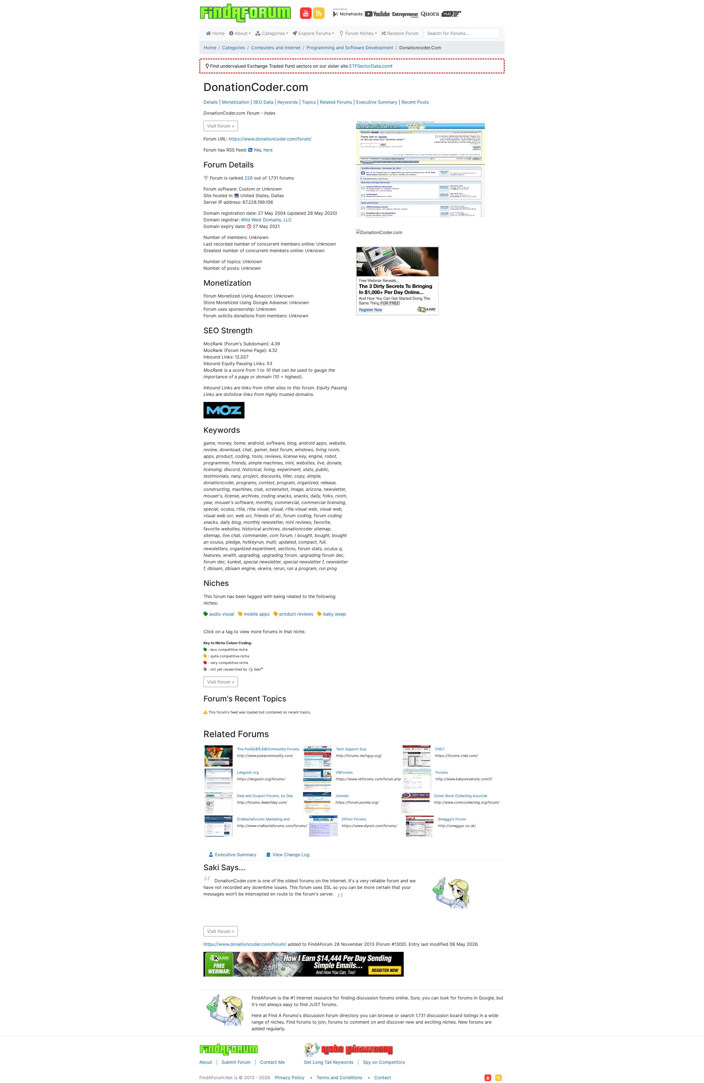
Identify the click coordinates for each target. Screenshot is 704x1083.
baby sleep (334, 614)
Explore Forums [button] (314, 33)
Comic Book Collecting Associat (460, 796)
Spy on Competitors (384, 1062)
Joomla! (342, 796)
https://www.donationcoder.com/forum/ (270, 139)
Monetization (235, 102)
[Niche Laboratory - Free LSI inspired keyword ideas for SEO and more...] (349, 1048)
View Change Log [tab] (290, 854)
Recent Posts (415, 102)
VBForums (344, 772)
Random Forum (402, 33)
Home (219, 33)
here (268, 150)
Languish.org (248, 772)
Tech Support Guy (351, 749)
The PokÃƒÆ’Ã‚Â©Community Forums (268, 749)
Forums (442, 772)
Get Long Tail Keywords (328, 1062)
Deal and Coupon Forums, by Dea (265, 796)
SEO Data (263, 102)
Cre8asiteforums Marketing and (263, 819)
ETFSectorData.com (370, 66)
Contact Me (272, 1062)
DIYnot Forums (354, 819)
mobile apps (257, 614)
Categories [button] (273, 33)
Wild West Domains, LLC (266, 219)
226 (248, 178)
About (205, 1062)
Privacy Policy (289, 1077)
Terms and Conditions (339, 1077)
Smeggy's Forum (452, 819)
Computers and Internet (276, 47)
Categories (233, 47)
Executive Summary (376, 102)
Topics (309, 102)
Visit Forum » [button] (220, 126)
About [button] (240, 33)
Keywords (287, 102)
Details (211, 102)
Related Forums (336, 102)
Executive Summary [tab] (235, 854)
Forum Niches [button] (359, 33)
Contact (382, 1077)
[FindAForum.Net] (228, 1048)
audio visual (221, 614)
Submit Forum (236, 1062)
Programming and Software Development (350, 47)
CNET (440, 749)
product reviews (296, 614)
